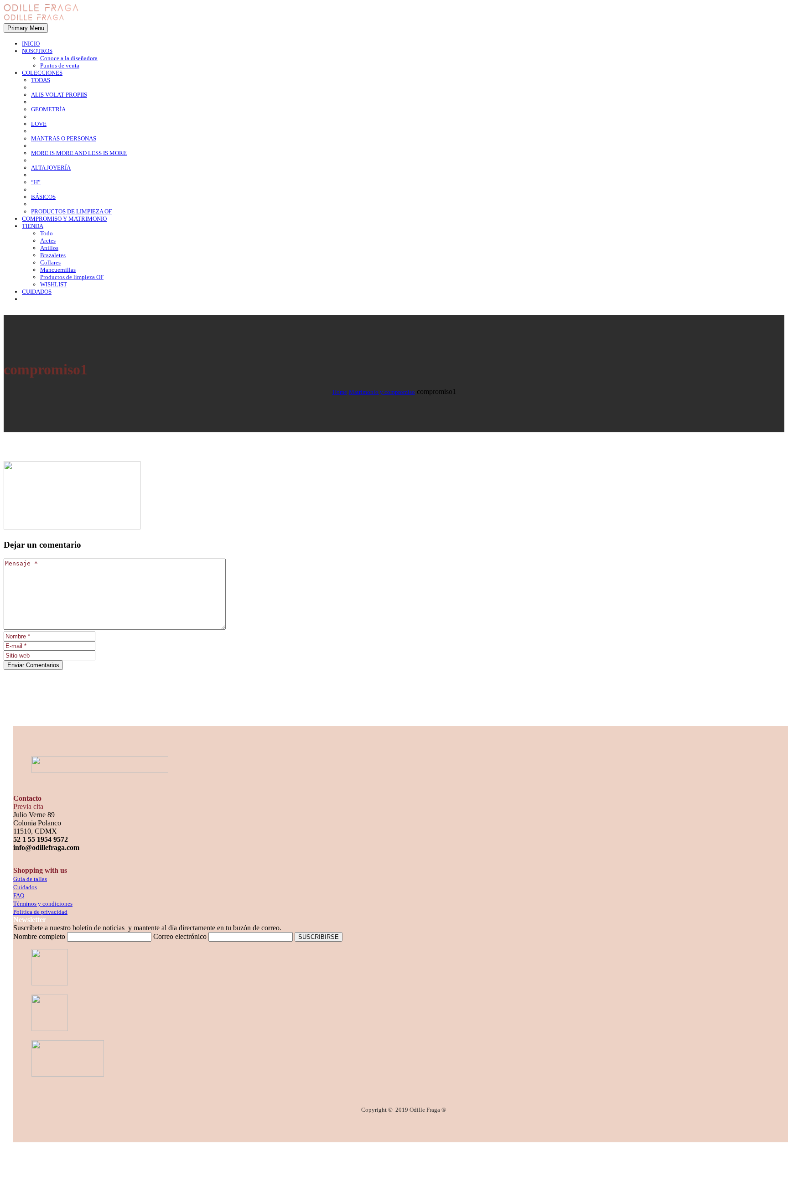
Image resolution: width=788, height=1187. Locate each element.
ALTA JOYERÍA (51, 167)
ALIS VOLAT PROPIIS (59, 94)
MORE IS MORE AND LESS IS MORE (79, 153)
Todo (46, 233)
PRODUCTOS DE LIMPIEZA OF (71, 211)
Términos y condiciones (43, 903)
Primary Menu (25, 28)
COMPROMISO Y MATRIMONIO (64, 218)
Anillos (49, 247)
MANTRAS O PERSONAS (63, 138)
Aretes (48, 240)
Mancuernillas (58, 269)
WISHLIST (53, 284)
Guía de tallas (30, 879)
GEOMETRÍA (48, 109)
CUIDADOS (37, 291)
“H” (36, 182)
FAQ (18, 895)
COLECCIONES (42, 72)
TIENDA (32, 226)
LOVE (39, 123)
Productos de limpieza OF (72, 277)
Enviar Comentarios (33, 665)
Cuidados (25, 887)
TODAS (40, 80)
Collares (50, 262)
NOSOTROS (37, 50)
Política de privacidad (40, 911)
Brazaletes (53, 255)
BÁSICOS (43, 196)
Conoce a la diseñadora (69, 58)
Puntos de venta (59, 65)
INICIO (31, 43)
